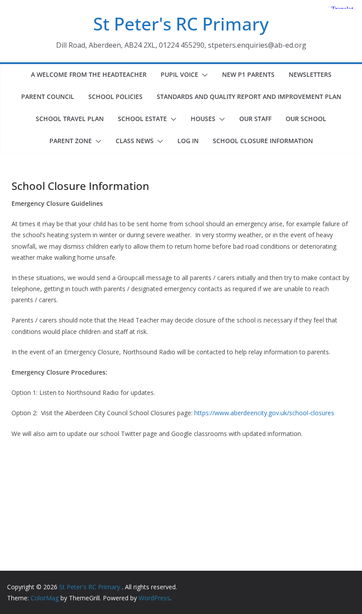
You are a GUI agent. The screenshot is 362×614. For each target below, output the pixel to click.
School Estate (142, 118)
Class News (135, 140)
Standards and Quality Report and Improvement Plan (249, 96)
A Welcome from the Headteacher (89, 74)
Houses (203, 118)
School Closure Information (263, 140)
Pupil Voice (179, 74)
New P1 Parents (248, 74)
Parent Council (47, 96)
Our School (306, 118)
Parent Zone (70, 140)
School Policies (115, 96)
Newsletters (310, 74)
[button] (203, 75)
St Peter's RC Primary (181, 23)
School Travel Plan (70, 118)
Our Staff (255, 118)
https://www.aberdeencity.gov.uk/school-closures (263, 413)
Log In (188, 140)
